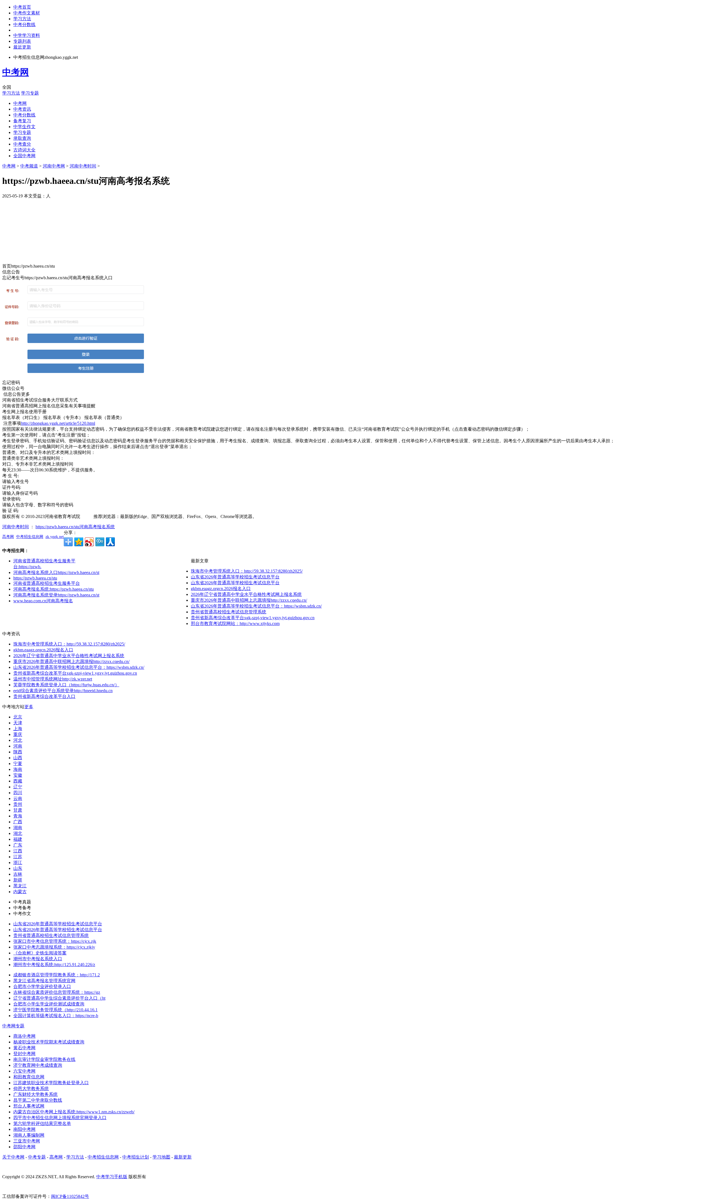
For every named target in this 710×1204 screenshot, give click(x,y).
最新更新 (183, 1157)
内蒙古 (20, 891)
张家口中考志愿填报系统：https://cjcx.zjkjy (54, 947)
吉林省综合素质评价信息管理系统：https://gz (56, 992)
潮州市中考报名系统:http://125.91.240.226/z (54, 964)
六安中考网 (24, 1071)
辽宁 (17, 786)
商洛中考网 (24, 1036)
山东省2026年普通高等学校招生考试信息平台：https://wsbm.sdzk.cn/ (256, 606)
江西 (17, 851)
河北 (17, 740)
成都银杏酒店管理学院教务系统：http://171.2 (56, 974)
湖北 (17, 833)
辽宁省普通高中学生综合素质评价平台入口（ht (59, 998)
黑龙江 (20, 885)
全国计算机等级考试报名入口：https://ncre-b (55, 1015)
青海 (17, 816)
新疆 (17, 880)
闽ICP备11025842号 (70, 1196)
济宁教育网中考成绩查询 (37, 1065)
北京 (17, 717)
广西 (17, 821)
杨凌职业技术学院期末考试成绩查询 (48, 1042)
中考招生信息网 (29, 537)
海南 (17, 769)
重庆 (17, 734)
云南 (17, 798)
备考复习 (22, 120)
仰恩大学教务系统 (31, 1088)
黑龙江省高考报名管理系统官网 (44, 980)
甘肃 (17, 810)
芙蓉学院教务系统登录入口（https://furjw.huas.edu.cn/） (66, 684)
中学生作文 (24, 126)
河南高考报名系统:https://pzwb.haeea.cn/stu (53, 589)
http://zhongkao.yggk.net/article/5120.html (58, 423)
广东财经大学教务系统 (35, 1094)
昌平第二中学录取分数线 (37, 1100)
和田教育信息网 (28, 1077)
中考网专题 (13, 1025)
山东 (17, 868)
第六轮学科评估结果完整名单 (42, 1123)
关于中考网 (13, 1157)
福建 (17, 839)
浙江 (17, 862)
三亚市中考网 (26, 1141)
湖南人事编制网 (28, 1135)
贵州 (17, 804)
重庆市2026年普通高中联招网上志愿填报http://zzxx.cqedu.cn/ (249, 600)
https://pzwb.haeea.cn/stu (35, 578)
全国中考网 (24, 155)
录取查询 (22, 138)
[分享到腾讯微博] (99, 541)
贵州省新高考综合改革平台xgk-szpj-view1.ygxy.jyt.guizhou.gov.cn (253, 617)
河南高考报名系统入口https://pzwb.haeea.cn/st (56, 572)
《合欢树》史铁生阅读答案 (40, 953)
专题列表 (22, 41)
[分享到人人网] (110, 541)
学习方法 (22, 18)
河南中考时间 (83, 166)
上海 (17, 728)
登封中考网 (24, 1053)
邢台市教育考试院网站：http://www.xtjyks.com (235, 623)
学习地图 (161, 1157)
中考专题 (37, 1157)
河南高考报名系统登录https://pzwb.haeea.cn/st (56, 595)
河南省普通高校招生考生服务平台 (46, 583)
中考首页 (22, 7)
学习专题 (30, 93)
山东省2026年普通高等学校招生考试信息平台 (235, 577)
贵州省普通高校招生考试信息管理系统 (228, 611)
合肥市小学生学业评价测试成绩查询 (48, 1004)
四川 (17, 792)
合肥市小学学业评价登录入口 (42, 986)
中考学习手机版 (111, 1176)
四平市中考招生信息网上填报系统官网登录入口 (59, 1117)
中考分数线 (24, 24)
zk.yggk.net (54, 537)
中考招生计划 (135, 1157)
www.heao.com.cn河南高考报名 (43, 600)
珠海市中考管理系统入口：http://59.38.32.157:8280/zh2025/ (247, 571)
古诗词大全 (24, 150)
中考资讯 (22, 109)
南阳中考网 (24, 1129)
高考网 (8, 537)
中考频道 (29, 166)
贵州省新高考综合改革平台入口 (44, 696)
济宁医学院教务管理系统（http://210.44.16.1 (55, 1009)
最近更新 (22, 47)
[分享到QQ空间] (78, 541)
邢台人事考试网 (28, 1106)
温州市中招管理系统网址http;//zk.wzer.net (52, 679)
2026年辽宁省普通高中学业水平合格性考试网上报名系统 (246, 594)
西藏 (17, 781)
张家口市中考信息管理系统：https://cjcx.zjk (54, 941)
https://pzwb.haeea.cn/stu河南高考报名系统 (75, 526)
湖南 (17, 827)
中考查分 (22, 144)
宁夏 (17, 763)
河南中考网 (54, 166)
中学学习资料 (26, 35)
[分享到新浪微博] (89, 541)
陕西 (17, 752)
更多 (28, 706)
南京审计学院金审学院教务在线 (44, 1059)
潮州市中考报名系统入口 (37, 958)
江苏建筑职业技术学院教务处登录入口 (51, 1082)
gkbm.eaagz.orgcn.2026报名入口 (221, 588)
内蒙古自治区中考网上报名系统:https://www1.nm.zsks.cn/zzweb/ (74, 1111)
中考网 (15, 72)
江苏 (17, 856)
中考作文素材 (26, 13)
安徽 (17, 775)
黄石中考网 (24, 1047)
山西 (17, 757)
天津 (17, 722)
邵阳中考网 (24, 1146)
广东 (17, 845)
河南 (17, 746)
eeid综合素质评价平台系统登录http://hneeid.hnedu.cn (63, 690)
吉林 (17, 874)
